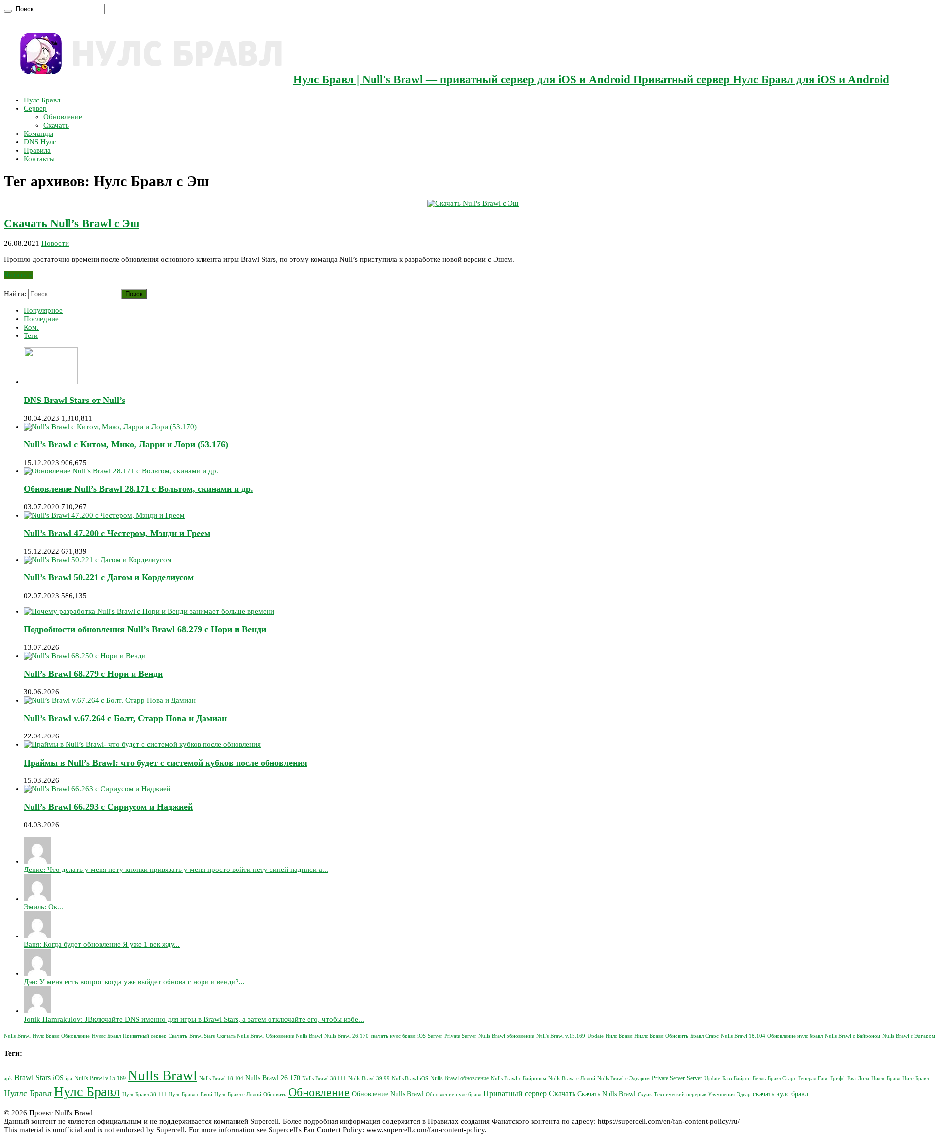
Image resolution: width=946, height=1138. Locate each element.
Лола (863, 1078)
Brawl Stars (202, 1035)
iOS (421, 1035)
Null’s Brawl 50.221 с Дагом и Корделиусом (109, 577)
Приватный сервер (145, 1035)
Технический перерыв (680, 1094)
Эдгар (744, 1094)
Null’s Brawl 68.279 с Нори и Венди (93, 674)
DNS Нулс (40, 142)
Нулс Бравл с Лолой (237, 1094)
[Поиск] (8, 11)
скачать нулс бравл (393, 1035)
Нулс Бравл (42, 100)
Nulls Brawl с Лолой (571, 1078)
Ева (851, 1078)
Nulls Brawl (17, 1035)
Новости (55, 243)
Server (435, 1035)
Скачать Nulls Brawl (240, 1035)
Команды (38, 133)
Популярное (43, 310)
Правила (37, 150)
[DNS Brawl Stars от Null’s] (51, 382)
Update (595, 1035)
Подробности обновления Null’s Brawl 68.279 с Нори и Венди (145, 629)
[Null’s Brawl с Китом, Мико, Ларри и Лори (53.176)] (110, 427)
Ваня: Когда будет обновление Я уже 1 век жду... (102, 944)
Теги (31, 335)
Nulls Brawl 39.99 (369, 1078)
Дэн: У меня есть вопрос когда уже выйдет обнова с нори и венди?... (134, 982)
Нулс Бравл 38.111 (144, 1094)
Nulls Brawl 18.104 (743, 1035)
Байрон (742, 1078)
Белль (759, 1078)
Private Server (460, 1035)
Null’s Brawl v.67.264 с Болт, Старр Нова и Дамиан (125, 718)
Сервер (35, 108)
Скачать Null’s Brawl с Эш (71, 223)
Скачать (56, 125)
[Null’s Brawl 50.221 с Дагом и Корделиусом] (98, 560)
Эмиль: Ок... (43, 907)
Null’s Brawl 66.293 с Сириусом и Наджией (108, 807)
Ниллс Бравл (648, 1035)
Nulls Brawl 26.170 (346, 1035)
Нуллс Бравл (106, 1035)
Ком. (31, 327)
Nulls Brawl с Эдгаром (908, 1035)
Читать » (18, 275)
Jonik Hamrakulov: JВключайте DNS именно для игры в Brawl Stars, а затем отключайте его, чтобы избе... (194, 1019)
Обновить (676, 1035)
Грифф (837, 1078)
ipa (69, 1078)
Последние (41, 319)
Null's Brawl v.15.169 (560, 1035)
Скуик (645, 1094)
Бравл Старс (704, 1035)
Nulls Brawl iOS (410, 1078)
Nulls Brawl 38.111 (324, 1078)
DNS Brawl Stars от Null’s (74, 400)
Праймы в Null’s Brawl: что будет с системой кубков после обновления (165, 763)
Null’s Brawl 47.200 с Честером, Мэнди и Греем (117, 533)
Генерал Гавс (813, 1078)
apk (8, 1078)
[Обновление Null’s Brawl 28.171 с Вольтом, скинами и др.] (121, 471)
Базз (727, 1078)
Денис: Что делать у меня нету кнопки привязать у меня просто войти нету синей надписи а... (176, 869)
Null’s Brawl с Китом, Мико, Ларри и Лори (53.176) (126, 444)
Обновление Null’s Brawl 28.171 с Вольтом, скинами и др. (138, 489)
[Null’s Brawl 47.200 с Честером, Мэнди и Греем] (104, 515)
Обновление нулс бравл (795, 1035)
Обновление (62, 117)
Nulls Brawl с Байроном (852, 1035)
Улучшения (721, 1094)
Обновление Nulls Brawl (294, 1035)
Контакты (39, 159)
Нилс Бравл (619, 1035)
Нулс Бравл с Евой (190, 1094)
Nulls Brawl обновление (506, 1035)
